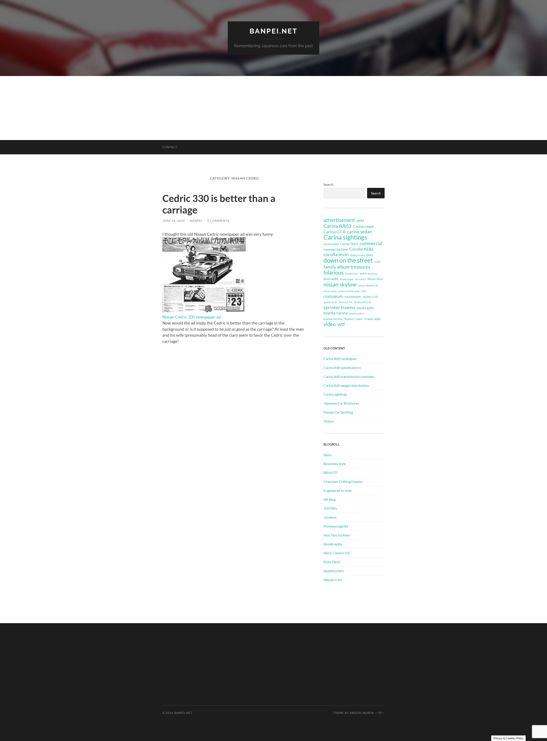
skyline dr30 (330, 302)
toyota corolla (332, 319)
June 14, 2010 (173, 220)
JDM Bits (330, 508)
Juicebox (330, 517)
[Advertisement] (273, 108)
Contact (169, 147)
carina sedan (359, 231)
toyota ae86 (365, 308)
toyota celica (356, 313)
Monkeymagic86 (335, 526)
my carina (360, 279)
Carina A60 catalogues (340, 359)
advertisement (339, 220)
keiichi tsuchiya (368, 273)
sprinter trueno (339, 307)
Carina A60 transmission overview (348, 376)
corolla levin (335, 254)
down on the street (348, 260)
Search (328, 184)
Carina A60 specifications (342, 367)
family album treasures (346, 266)
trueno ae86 (372, 319)
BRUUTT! (330, 473)
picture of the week (349, 291)
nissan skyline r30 (368, 285)
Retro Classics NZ (336, 553)
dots (369, 255)
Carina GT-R (334, 231)
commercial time (335, 249)
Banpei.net (274, 31)
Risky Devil (331, 562)
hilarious (333, 272)
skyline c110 (370, 296)
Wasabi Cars (332, 580)
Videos (328, 421)
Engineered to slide (337, 490)
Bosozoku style (334, 464)
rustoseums (352, 296)
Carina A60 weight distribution (346, 385)
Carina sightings (345, 237)
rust (363, 291)
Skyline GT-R (345, 302)
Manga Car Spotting (338, 412)
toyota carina (335, 312)
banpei (196, 220)
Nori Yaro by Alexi (336, 535)
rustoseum (333, 296)
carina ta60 (330, 244)
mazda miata (346, 279)
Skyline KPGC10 (362, 302)
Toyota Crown (353, 319)
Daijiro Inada (357, 255)
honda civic (351, 273)
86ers (327, 455)
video (329, 324)
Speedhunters (333, 571)
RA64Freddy (332, 544)
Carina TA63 (349, 244)
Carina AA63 (337, 225)
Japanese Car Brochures (341, 403)
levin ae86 (330, 279)
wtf (341, 324)
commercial (371, 243)
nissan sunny (330, 291)
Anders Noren (362, 713)
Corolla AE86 (361, 249)
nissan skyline (340, 284)
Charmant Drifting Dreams (343, 481)
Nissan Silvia (375, 279)
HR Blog (329, 499)
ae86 (360, 220)
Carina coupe (363, 226)
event (377, 261)
